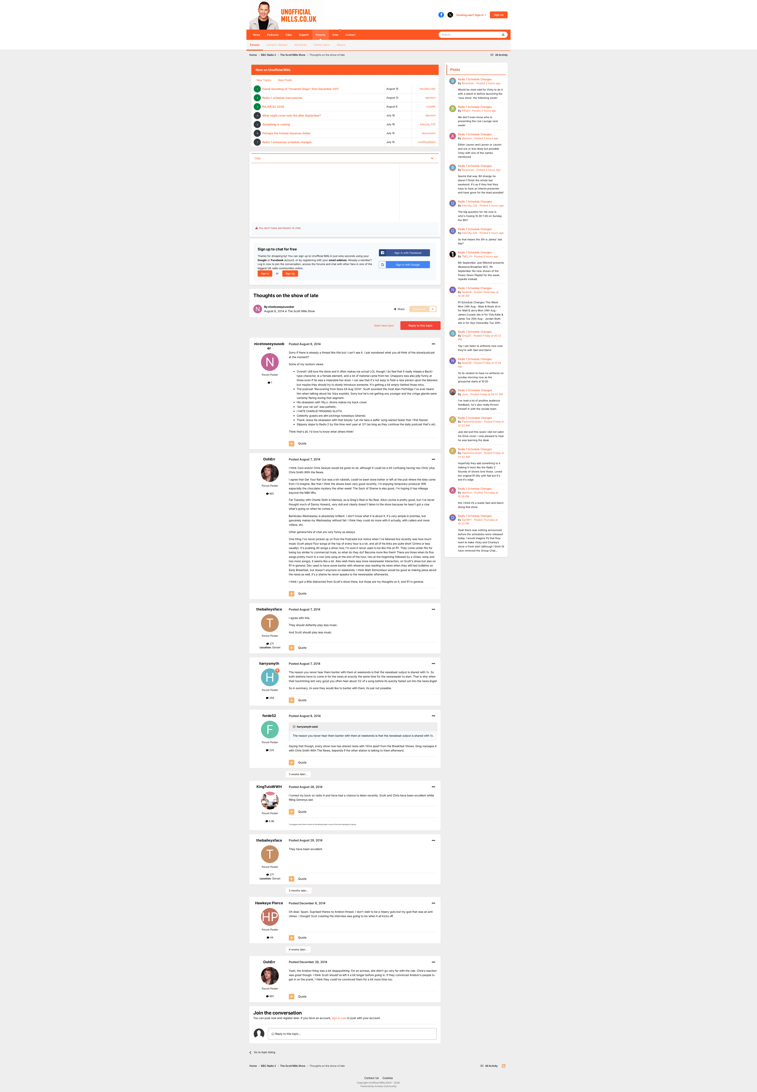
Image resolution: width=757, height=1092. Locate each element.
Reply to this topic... (287, 1033)
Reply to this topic (420, 325)
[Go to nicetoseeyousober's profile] (257, 309)
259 (271, 697)
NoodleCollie (427, 88)
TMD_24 (467, 256)
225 (271, 750)
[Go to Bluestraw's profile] (452, 81)
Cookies (387, 1078)
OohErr (269, 459)
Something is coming (276, 124)
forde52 (269, 716)
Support (304, 34)
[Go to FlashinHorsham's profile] (452, 419)
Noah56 (467, 292)
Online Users (322, 44)
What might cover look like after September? (291, 115)
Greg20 (466, 335)
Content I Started (277, 44)
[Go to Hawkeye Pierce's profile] (270, 917)
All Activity (300, 44)
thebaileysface (269, 609)
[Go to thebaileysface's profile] (270, 623)
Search (341, 44)
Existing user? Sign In (471, 15)
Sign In (265, 273)
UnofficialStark (426, 142)
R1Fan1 (466, 110)
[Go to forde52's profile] (270, 729)
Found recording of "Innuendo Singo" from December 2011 (300, 89)
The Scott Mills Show (301, 311)
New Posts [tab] (285, 80)
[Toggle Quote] (294, 726)
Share (400, 309)
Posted (488, 83)
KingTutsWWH (269, 787)
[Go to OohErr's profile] (270, 473)
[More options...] (433, 344)
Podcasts (273, 34)
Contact (350, 34)
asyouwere (428, 133)
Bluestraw (468, 83)
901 (271, 493)
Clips (289, 34)
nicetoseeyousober (281, 306)
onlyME (430, 106)
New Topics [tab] (263, 80)
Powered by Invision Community (379, 1086)
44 (271, 937)
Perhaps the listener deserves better (286, 133)
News (256, 34)
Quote (302, 443)
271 (271, 643)
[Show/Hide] (432, 158)
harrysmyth (269, 663)
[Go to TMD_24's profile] (452, 254)
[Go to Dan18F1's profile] (452, 517)
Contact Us (371, 1078)
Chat (336, 33)
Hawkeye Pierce (269, 903)
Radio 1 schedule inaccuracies (282, 97)
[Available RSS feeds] (504, 1066)
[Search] (503, 35)
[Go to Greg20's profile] (452, 333)
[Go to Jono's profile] (452, 392)
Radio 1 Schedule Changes (475, 79)
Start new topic (384, 325)
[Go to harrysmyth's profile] (270, 677)
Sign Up (498, 14)
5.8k (271, 821)
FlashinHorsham (472, 421)
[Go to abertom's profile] (452, 136)
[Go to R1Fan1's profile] (452, 108)
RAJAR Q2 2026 (273, 106)
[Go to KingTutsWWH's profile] (270, 800)
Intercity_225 (427, 124)
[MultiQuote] (291, 443)
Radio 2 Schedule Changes (475, 390)
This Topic (488, 34)
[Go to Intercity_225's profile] (452, 203)
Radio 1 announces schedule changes (287, 142)
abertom (430, 97)
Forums (320, 34)
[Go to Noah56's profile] (452, 290)
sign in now (339, 1018)
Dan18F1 (467, 519)
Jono (465, 394)
